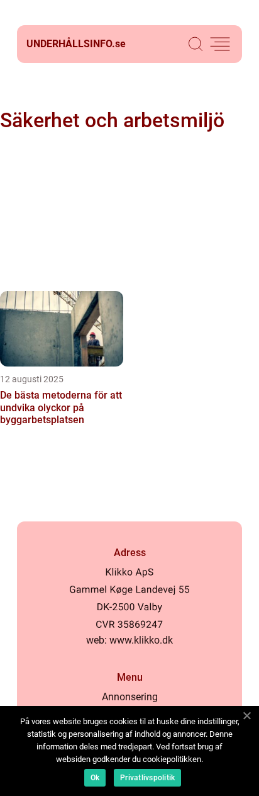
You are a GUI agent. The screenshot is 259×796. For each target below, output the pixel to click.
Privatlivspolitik (147, 777)
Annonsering (130, 697)
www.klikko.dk (141, 640)
